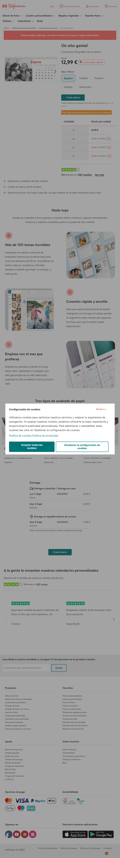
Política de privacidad (45, 435)
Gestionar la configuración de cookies (82, 446)
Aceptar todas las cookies (31, 446)
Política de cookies (20, 435)
